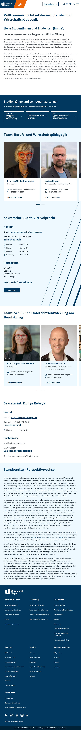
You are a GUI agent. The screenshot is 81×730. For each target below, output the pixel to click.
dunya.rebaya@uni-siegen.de (24, 417)
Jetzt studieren (49, 4)
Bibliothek (8, 653)
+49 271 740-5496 (54, 377)
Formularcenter (35, 657)
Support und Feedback (37, 667)
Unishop (56, 667)
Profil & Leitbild (59, 605)
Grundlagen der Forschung (39, 619)
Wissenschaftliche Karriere (39, 610)
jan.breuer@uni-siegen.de (57, 189)
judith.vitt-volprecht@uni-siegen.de (26, 232)
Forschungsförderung (37, 605)
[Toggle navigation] (77, 4)
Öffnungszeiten (10, 685)
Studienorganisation (12, 615)
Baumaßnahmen (10, 676)
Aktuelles (33, 662)
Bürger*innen (58, 653)
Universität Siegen (17, 721)
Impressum (9, 698)
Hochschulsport (10, 662)
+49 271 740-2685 (17, 192)
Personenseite (11, 290)
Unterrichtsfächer (64, 537)
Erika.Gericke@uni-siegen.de (21, 372)
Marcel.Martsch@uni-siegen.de (59, 375)
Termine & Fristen (36, 671)
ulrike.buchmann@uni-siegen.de (23, 189)
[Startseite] (14, 592)
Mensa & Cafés (10, 657)
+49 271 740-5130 (54, 192)
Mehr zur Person (15, 197)
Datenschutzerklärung (12, 703)
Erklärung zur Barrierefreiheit (15, 708)
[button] (70, 4)
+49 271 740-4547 (17, 375)
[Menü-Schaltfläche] (73, 4)
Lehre (7, 619)
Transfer (57, 619)
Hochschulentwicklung (61, 640)
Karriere (57, 624)
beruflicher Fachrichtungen (40, 537)
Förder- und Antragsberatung (39, 615)
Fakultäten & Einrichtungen (63, 610)
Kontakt (7, 681)
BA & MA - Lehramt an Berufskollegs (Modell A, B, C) (11, 116)
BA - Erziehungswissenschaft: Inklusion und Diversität (36, 116)
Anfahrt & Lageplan (11, 671)
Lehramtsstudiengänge (13, 610)
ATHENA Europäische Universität (61, 634)
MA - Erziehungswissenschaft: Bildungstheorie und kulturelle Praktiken (61, 116)
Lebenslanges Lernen (12, 624)
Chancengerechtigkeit (61, 629)
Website (32, 676)
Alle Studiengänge (11, 605)
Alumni (56, 662)
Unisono (32, 653)
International (58, 615)
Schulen (56, 657)
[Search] (64, 4)
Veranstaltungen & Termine (14, 667)
